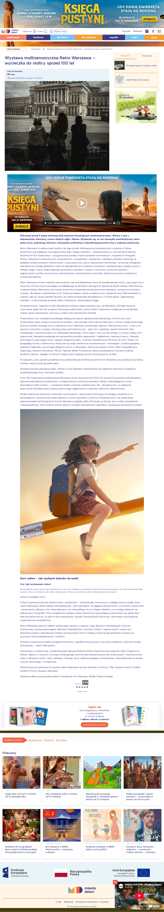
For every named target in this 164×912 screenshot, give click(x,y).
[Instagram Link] (147, 31)
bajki (134, 37)
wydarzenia (13, 37)
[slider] (80, 223)
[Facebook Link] (153, 31)
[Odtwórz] (45, 223)
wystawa (62, 740)
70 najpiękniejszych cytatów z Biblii (141, 66)
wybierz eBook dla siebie (94, 724)
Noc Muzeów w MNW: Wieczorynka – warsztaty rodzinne (59, 849)
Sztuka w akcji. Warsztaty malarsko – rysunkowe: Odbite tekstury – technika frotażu (140, 850)
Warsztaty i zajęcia (53, 843)
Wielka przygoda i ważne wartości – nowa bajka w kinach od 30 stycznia (139, 796)
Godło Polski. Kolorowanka (137, 80)
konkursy (38, 37)
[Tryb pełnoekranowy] (118, 223)
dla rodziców (89, 37)
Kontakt (126, 31)
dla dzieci (62, 37)
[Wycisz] (114, 223)
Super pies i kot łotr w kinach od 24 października (20, 795)
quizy (154, 37)
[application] (82, 203)
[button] (82, 203)
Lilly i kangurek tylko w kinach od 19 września (61, 795)
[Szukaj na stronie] (42, 31)
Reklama (137, 31)
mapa (12, 74)
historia (50, 740)
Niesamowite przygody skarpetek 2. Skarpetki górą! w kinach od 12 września (102, 796)
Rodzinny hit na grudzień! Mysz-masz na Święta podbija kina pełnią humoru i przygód (21, 849)
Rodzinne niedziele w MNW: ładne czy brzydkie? (100, 848)
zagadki (114, 37)
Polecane (125, 56)
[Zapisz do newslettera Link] (159, 31)
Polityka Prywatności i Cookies (92, 901)
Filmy (7, 791)
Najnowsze (147, 56)
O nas (58, 901)
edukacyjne (36, 740)
